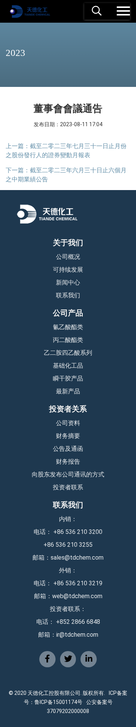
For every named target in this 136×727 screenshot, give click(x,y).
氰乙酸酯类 (68, 327)
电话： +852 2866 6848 (68, 621)
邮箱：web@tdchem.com (68, 596)
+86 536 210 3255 (68, 544)
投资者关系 (68, 409)
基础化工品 (68, 365)
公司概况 (68, 256)
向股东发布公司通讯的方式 (68, 474)
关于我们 (68, 242)
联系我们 (68, 295)
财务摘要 (68, 435)
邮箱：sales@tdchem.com (68, 557)
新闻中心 (68, 282)
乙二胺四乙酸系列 (68, 352)
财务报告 (68, 461)
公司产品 (68, 313)
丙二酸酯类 (68, 339)
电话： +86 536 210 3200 (68, 531)
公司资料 (68, 423)
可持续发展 (68, 269)
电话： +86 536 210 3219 (68, 583)
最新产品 (68, 391)
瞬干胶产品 (68, 378)
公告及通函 (68, 448)
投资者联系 (68, 487)
